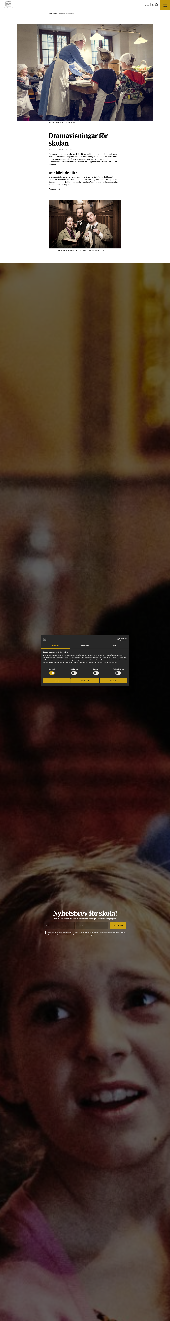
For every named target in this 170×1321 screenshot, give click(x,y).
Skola (55, 14)
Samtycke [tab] (55, 645)
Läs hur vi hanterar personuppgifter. (83, 935)
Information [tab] (85, 645)
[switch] (74, 673)
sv (153, 5)
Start (50, 14)
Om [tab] (114, 645)
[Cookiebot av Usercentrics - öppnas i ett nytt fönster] (118, 639)
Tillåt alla (113, 681)
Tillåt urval (85, 681)
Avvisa (57, 681)
